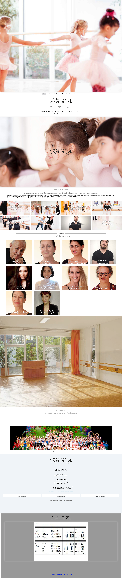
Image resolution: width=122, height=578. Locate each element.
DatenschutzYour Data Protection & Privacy (100, 480)
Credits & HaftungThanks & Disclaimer (61, 480)
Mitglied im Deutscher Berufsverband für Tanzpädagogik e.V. (61, 475)
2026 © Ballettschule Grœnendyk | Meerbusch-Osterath (61, 484)
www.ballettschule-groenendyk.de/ (61, 461)
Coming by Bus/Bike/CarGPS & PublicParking (22, 480)
